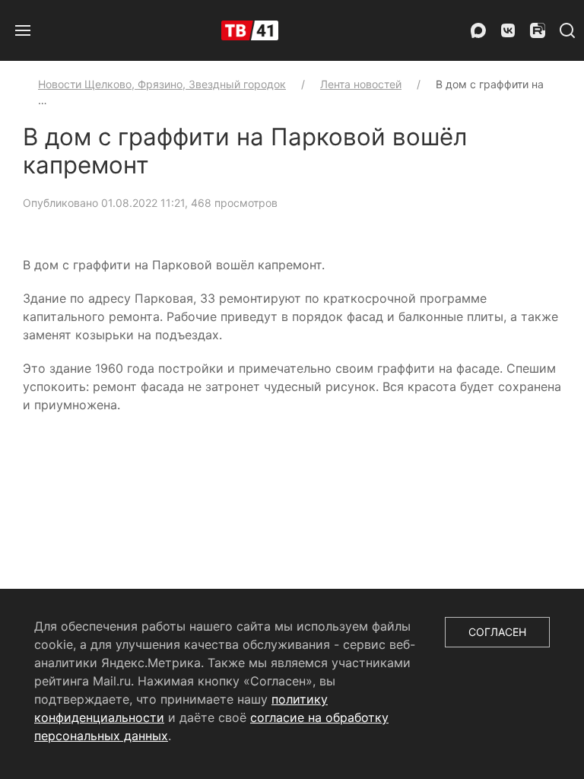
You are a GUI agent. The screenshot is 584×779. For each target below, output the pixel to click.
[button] (22, 30)
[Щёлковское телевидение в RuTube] (537, 30)
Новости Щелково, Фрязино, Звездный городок (162, 84)
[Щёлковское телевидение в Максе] (478, 30)
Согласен (497, 631)
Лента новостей (361, 84)
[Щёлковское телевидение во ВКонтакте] (508, 30)
